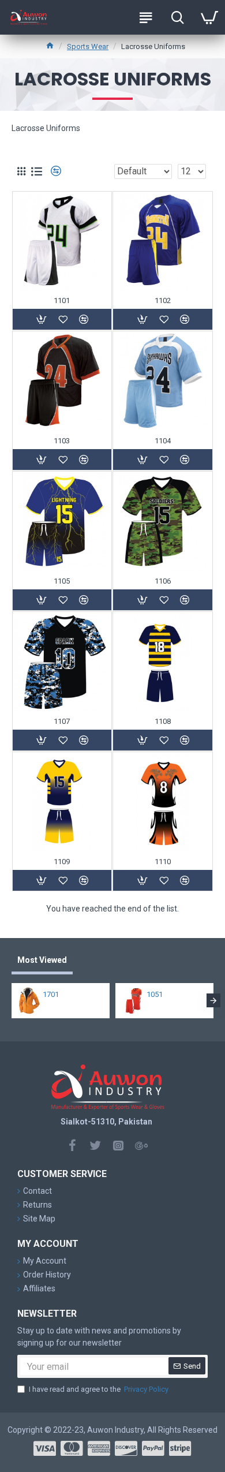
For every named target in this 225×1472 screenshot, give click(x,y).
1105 (62, 581)
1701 (51, 994)
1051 (155, 994)
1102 (163, 300)
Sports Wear (87, 46)
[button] (11, 1000)
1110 (163, 861)
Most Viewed (42, 960)
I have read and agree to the (98, 1389)
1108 (163, 721)
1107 (62, 721)
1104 (163, 440)
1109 (62, 861)
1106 (163, 581)
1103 (62, 440)
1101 (62, 300)
